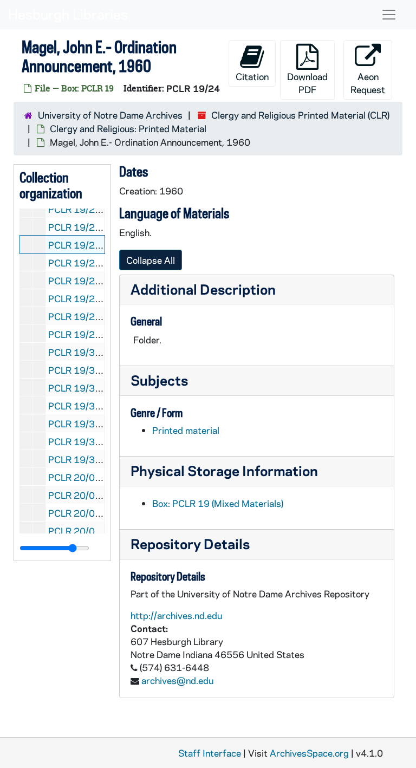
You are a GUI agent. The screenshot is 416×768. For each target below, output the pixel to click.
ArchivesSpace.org (309, 753)
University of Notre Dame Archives (110, 115)
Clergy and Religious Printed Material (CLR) (300, 115)
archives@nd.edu (177, 680)
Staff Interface (209, 753)
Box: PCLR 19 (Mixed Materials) (217, 503)
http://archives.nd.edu (176, 615)
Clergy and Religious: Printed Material (128, 128)
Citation (252, 76)
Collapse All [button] (150, 260)
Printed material (185, 430)
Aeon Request (367, 82)
